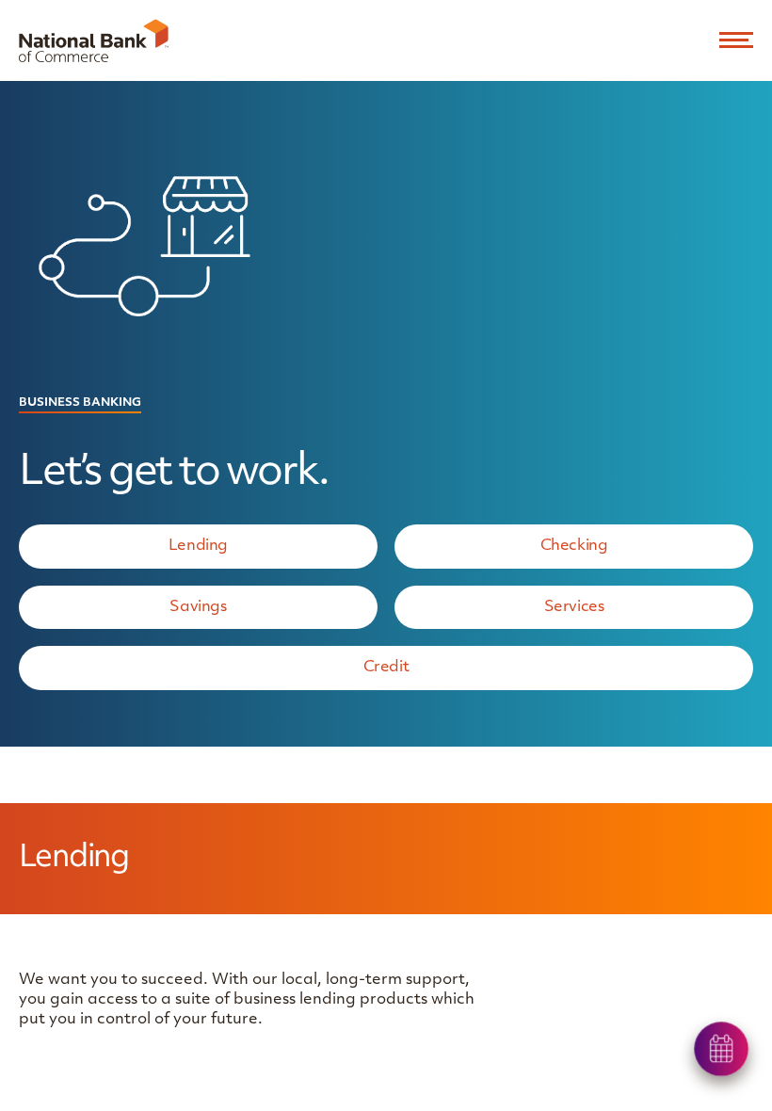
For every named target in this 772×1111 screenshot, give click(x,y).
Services (574, 607)
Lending (198, 546)
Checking (574, 546)
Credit (386, 667)
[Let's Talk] (722, 1049)
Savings (197, 607)
